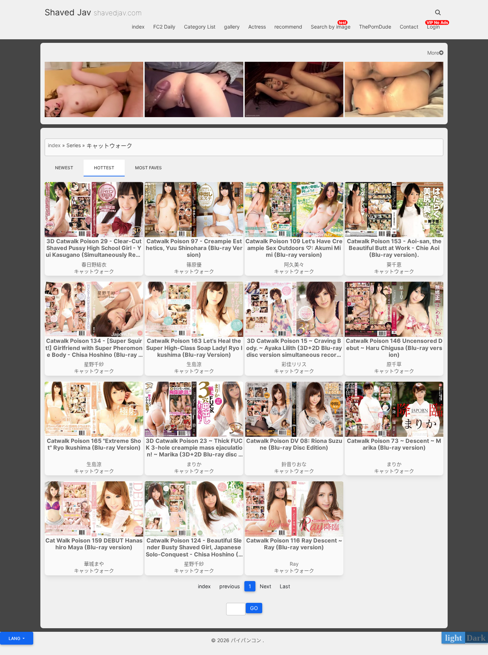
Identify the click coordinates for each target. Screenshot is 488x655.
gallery (232, 27)
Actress (257, 27)
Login (433, 27)
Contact (409, 27)
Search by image (330, 27)
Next (265, 586)
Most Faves (148, 167)
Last (285, 586)
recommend (288, 27)
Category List (199, 27)
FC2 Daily (164, 27)
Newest (64, 167)
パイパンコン (247, 640)
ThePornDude (375, 27)
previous (229, 586)
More (433, 53)
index (138, 27)
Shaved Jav (68, 12)
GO (254, 608)
